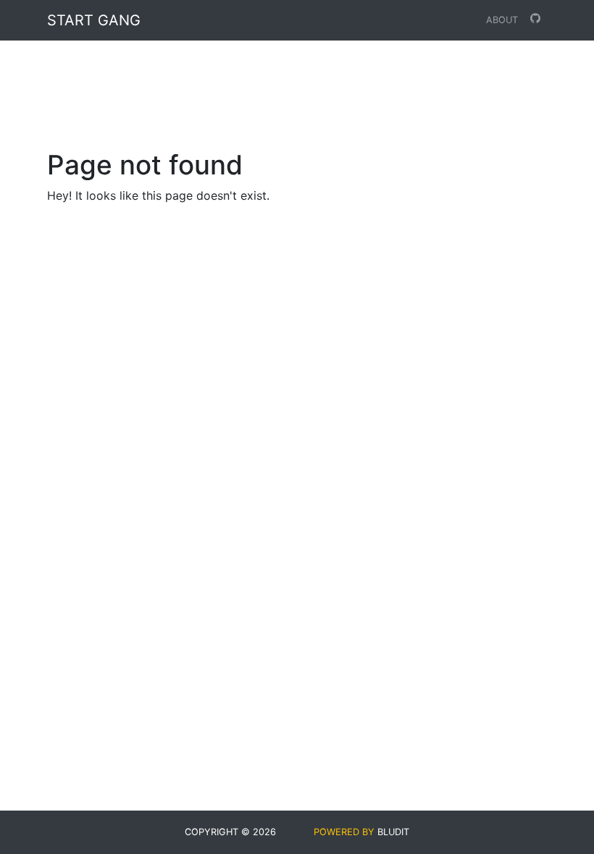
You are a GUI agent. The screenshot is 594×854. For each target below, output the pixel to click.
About (502, 19)
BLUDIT (393, 831)
